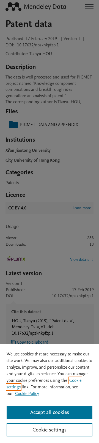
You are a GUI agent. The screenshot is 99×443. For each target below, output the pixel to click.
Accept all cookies (49, 412)
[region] (49, 393)
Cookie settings (49, 429)
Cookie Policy (27, 394)
